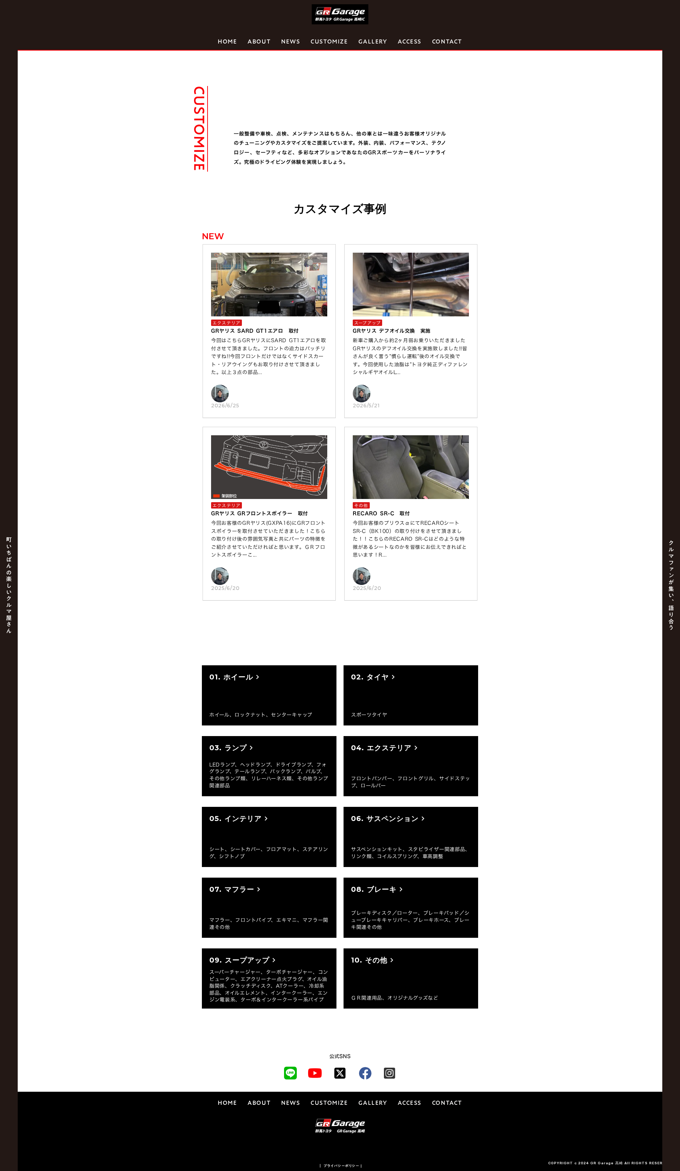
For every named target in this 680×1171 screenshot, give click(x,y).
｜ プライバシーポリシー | (340, 1165)
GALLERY (372, 42)
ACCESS (409, 42)
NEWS (290, 42)
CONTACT (447, 42)
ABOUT (259, 42)
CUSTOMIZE (329, 42)
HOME (227, 42)
